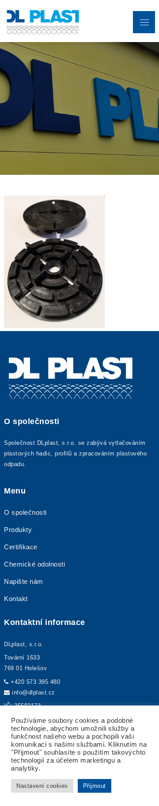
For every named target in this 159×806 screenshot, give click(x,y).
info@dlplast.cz (33, 692)
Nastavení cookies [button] (42, 786)
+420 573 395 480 (35, 682)
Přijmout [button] (94, 786)
